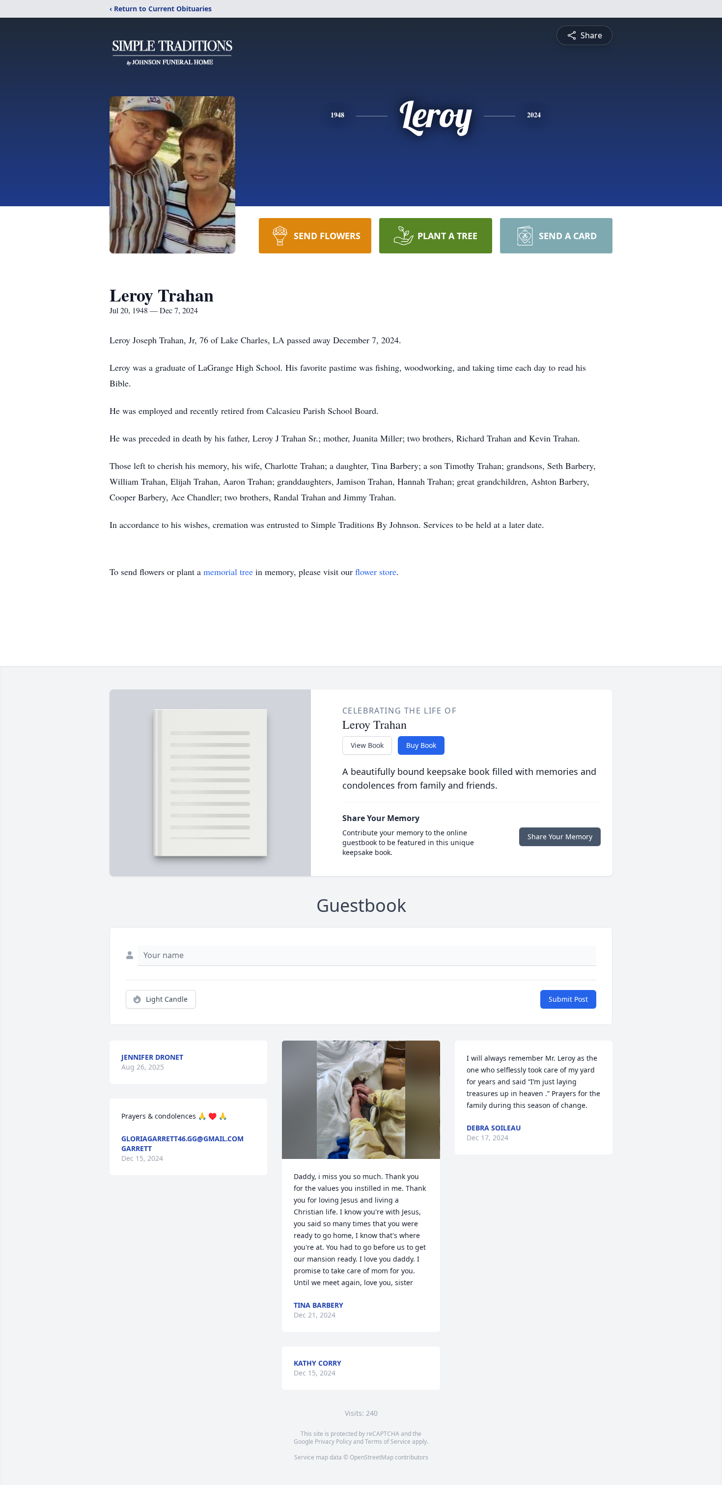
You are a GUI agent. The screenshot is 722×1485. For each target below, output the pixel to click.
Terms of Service (388, 1441)
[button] (361, 1100)
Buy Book (421, 745)
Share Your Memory (560, 836)
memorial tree (228, 572)
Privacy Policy (333, 1441)
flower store (375, 572)
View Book (367, 745)
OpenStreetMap (371, 1457)
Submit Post (568, 999)
